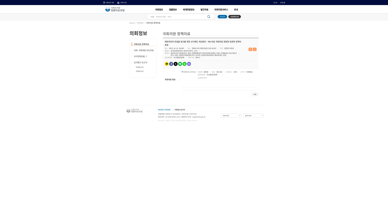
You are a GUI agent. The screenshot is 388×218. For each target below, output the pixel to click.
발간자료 (204, 9)
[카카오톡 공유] (167, 64)
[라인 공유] (180, 64)
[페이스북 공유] (171, 64)
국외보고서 (139, 71)
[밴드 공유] (184, 64)
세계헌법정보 (188, 9)
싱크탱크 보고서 (140, 62)
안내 (236, 9)
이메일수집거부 (179, 109)
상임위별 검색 (234, 17)
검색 (209, 16)
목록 (254, 94)
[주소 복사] (189, 64)
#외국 (169, 16)
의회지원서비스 (221, 9)
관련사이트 (248, 116)
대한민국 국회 (110, 3)
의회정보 (159, 9)
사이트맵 (282, 2)
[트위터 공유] (176, 64)
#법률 (152, 16)
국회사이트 (226, 116)
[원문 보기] (250, 49)
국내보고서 (139, 67)
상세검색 (222, 17)
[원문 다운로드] (255, 49)
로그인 (275, 2)
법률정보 (173, 9)
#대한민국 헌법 (161, 16)
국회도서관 (123, 3)
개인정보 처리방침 (164, 109)
